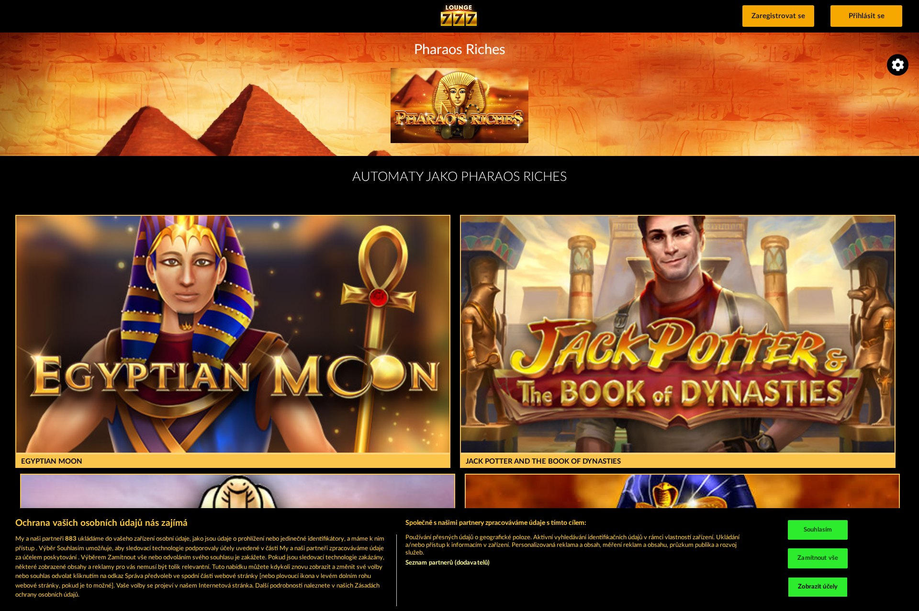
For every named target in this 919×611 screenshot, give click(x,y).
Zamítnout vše (817, 558)
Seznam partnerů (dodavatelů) (447, 563)
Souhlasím (818, 530)
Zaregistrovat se (778, 16)
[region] (459, 559)
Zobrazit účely (818, 587)
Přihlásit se (867, 16)
